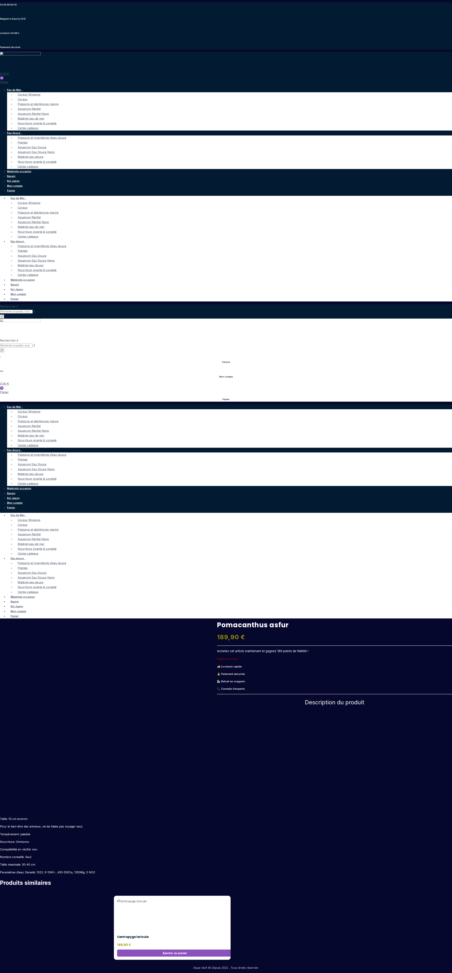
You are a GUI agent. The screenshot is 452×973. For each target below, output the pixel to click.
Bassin (11, 176)
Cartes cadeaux (28, 128)
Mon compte (15, 185)
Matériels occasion (19, 171)
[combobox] (16, 311)
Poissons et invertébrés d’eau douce (42, 138)
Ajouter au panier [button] (175, 953)
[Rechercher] (2, 316)
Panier (11, 190)
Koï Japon (13, 180)
